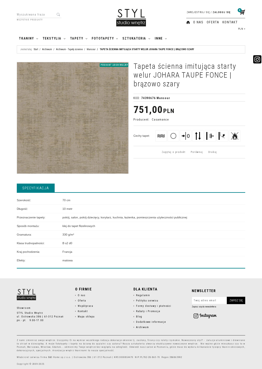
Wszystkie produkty (30, 20)
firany (151, 340)
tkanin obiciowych (233, 347)
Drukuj (212, 152)
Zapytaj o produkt (173, 152)
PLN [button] (240, 28)
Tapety (76, 38)
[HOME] (188, 22)
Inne (159, 38)
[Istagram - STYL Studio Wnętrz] (205, 316)
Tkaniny (26, 38)
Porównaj (197, 152)
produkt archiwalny (114, 65)
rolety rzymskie (170, 340)
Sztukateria (134, 38)
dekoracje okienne (121, 340)
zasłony (141, 340)
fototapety (62, 343)
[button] (36, 188)
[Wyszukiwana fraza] (58, 14)
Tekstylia (52, 38)
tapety (74, 343)
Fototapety (103, 38)
